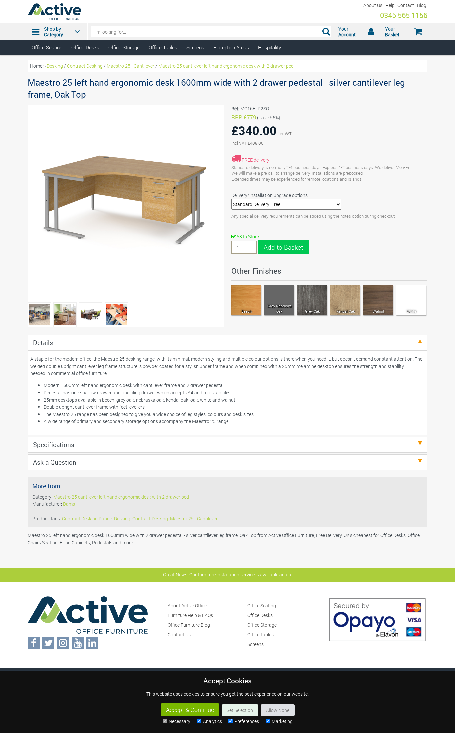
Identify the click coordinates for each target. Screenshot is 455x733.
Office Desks (85, 47)
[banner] (227, 27)
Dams (69, 504)
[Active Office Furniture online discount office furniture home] (54, 18)
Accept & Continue (190, 710)
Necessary (179, 721)
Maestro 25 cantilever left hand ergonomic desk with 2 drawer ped (226, 66)
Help (390, 5)
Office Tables (163, 47)
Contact (405, 5)
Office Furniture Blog (189, 625)
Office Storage (124, 47)
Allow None (277, 710)
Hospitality (269, 47)
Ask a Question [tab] (54, 462)
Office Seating (47, 47)
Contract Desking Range (87, 518)
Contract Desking (85, 66)
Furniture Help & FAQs (190, 615)
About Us (372, 5)
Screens (195, 47)
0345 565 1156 (403, 15)
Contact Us (179, 634)
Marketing (282, 721)
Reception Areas (231, 47)
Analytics (212, 721)
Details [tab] (43, 342)
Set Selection (240, 710)
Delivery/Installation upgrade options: (270, 195)
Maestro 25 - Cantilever (130, 66)
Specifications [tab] (53, 444)
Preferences (246, 721)
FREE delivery (255, 160)
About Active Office (187, 605)
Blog (421, 5)
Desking (55, 66)
